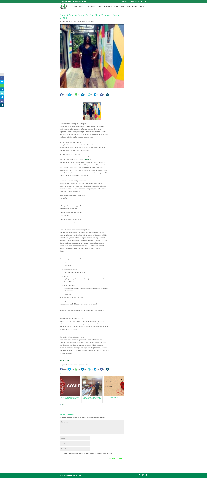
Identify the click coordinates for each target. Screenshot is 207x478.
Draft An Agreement (105, 6)
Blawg (81, 6)
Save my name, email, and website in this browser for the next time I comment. (87, 453)
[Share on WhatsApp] (78, 94)
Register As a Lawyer (127, 1)
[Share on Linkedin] (84, 94)
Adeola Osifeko (65, 361)
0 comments (90, 21)
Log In (137, 1)
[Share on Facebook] (63, 94)
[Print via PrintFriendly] (90, 94)
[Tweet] (71, 94)
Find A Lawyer (90, 6)
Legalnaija (65, 21)
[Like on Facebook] (102, 94)
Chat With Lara (119, 6)
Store (142, 6)
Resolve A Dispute (132, 6)
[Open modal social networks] (107, 94)
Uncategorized (81, 21)
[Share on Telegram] (97, 94)
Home (75, 6)
